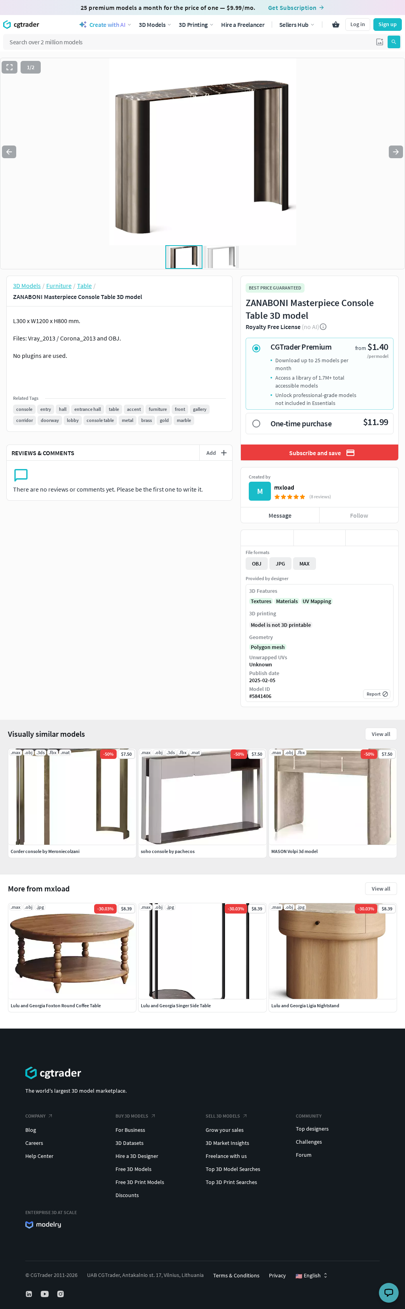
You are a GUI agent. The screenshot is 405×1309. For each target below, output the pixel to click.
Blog (30, 1129)
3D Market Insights (227, 1142)
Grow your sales (225, 1129)
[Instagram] (61, 1294)
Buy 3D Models (131, 1116)
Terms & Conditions (236, 1275)
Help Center (39, 1156)
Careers (34, 1142)
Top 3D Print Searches (231, 1182)
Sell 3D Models (223, 1116)
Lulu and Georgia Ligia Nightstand (305, 1005)
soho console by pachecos (168, 851)
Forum (304, 1154)
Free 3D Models (133, 1169)
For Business (130, 1129)
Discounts (127, 1195)
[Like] (267, 538)
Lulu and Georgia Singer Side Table (176, 1005)
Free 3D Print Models (139, 1182)
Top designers (312, 1128)
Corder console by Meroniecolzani (45, 851)
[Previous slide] (9, 152)
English (308, 1276)
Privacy (277, 1275)
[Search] (394, 42)
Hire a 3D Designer (136, 1156)
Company (35, 1116)
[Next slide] (396, 152)
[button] (379, 42)
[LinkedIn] (30, 1294)
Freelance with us (226, 1156)
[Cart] (335, 24)
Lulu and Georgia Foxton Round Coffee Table (56, 1005)
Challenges (309, 1141)
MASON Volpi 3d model (294, 851)
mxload (284, 487)
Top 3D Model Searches (233, 1169)
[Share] (372, 538)
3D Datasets (129, 1142)
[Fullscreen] (9, 67)
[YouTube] (45, 1294)
